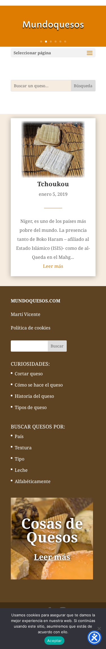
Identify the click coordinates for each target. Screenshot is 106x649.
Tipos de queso (31, 407)
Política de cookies (30, 328)
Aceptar (54, 640)
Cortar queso (29, 373)
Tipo (19, 459)
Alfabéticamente (33, 481)
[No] (99, 628)
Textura (23, 447)
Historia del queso (34, 396)
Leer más (53, 266)
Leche (21, 470)
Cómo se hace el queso (39, 385)
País (19, 436)
